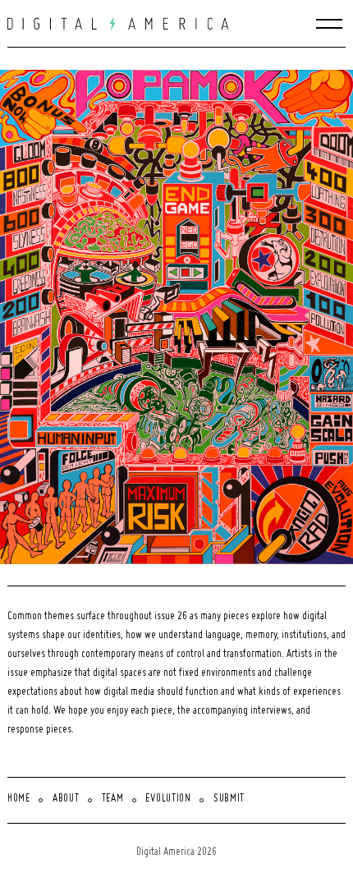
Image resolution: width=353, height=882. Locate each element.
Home (18, 799)
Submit (229, 799)
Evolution (167, 799)
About (66, 799)
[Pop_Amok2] (180, 317)
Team (113, 799)
